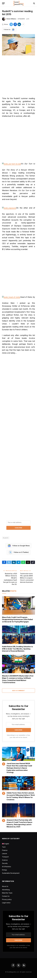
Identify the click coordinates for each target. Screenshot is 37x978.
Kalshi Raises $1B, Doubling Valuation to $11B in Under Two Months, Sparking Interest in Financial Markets (17, 649)
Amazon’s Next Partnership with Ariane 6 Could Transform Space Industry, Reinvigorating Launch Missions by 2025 (19, 823)
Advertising (6, 889)
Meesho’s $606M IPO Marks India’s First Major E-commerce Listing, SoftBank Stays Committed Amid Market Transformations (17, 679)
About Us (5, 886)
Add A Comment (18, 690)
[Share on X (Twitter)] (11, 24)
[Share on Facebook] (15, 24)
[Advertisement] (18, 77)
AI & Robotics (6, 866)
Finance (4, 850)
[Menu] (3, 3)
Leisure (4, 853)
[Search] (34, 3)
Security (5, 863)
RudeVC (5, 538)
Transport (5, 857)
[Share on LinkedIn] (19, 24)
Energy (4, 870)
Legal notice (6, 903)
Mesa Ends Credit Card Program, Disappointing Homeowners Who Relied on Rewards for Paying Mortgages (17, 619)
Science (5, 860)
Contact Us (5, 896)
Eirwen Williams (11, 19)
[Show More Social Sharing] (23, 24)
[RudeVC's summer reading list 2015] (18, 44)
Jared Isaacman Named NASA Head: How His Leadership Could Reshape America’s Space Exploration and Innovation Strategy (19, 767)
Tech (4, 847)
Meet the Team (7, 893)
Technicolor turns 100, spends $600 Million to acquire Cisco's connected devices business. (26, 578)
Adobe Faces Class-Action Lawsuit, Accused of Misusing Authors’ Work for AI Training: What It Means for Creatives (21, 796)
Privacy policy (7, 899)
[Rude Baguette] (18, 3)
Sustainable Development (10, 873)
